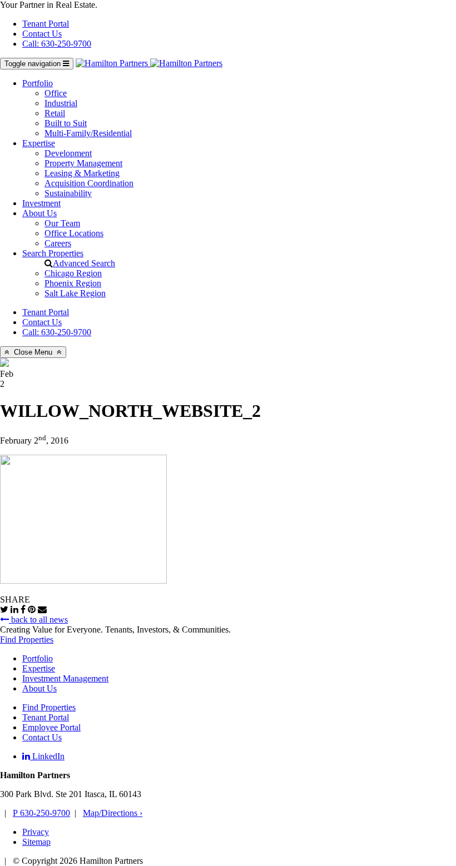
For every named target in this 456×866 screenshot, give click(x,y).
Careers (57, 243)
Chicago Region (73, 273)
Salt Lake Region (75, 293)
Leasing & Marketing (82, 173)
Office (55, 93)
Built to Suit (65, 123)
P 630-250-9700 (41, 813)
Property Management (83, 163)
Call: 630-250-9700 (56, 43)
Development (68, 153)
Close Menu (33, 352)
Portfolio (37, 83)
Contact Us (42, 33)
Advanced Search (84, 263)
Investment (41, 203)
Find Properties (26, 639)
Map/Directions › (112, 813)
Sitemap (36, 842)
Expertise (38, 143)
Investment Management (65, 678)
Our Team (62, 223)
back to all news (38, 619)
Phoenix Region (72, 283)
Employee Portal (51, 727)
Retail (54, 113)
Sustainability (68, 193)
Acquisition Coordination (88, 183)
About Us (39, 213)
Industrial (60, 103)
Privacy (35, 832)
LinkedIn (47, 756)
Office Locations (73, 233)
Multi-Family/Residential (88, 133)
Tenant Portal (45, 23)
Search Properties (52, 253)
